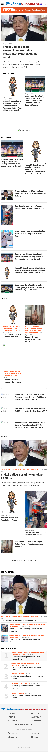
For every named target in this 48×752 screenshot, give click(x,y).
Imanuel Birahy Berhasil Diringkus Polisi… (33, 339)
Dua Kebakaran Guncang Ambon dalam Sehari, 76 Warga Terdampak (30, 207)
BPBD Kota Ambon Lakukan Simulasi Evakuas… (32, 530)
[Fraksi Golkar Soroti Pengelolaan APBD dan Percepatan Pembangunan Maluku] (24, 28)
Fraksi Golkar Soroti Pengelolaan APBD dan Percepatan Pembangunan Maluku (20, 52)
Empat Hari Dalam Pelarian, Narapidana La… (12, 382)
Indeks (12, 713)
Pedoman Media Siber (23, 724)
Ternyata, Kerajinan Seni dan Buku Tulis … (26, 668)
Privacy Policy (35, 717)
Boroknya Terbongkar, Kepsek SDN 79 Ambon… (27, 696)
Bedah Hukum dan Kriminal (26, 663)
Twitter (36, 733)
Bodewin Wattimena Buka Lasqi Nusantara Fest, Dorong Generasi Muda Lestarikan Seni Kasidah (29, 256)
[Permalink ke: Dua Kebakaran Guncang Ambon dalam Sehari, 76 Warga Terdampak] (12, 509)
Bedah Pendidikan (17, 674)
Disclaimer (12, 721)
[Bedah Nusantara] (24, 3)
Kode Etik (35, 713)
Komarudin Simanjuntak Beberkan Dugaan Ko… (25, 658)
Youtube (36, 737)
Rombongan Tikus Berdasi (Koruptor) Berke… (27, 687)
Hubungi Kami (35, 721)
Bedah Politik (34, 470)
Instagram (13, 737)
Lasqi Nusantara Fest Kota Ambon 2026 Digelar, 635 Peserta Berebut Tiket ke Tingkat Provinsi (12, 100)
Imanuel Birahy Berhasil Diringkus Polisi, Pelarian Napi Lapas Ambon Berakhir (29, 544)
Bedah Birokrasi (14, 326)
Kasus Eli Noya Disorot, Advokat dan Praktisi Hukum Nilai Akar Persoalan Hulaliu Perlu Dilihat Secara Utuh (11, 169)
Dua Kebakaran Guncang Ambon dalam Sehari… (11, 533)
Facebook (14, 733)
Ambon (5, 326)
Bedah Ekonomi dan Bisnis (34, 329)
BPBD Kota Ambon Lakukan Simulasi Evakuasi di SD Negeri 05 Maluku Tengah (30, 233)
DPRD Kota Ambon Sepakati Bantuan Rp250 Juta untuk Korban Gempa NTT (31, 409)
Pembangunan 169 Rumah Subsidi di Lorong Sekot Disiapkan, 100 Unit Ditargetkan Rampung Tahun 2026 (30, 424)
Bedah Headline (8, 328)
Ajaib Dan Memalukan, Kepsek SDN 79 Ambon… (27, 677)
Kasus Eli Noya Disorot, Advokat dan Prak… (13, 335)
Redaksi (12, 717)
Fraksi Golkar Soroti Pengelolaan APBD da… (22, 476)
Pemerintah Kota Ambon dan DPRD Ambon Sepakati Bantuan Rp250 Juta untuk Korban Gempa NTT (34, 101)
